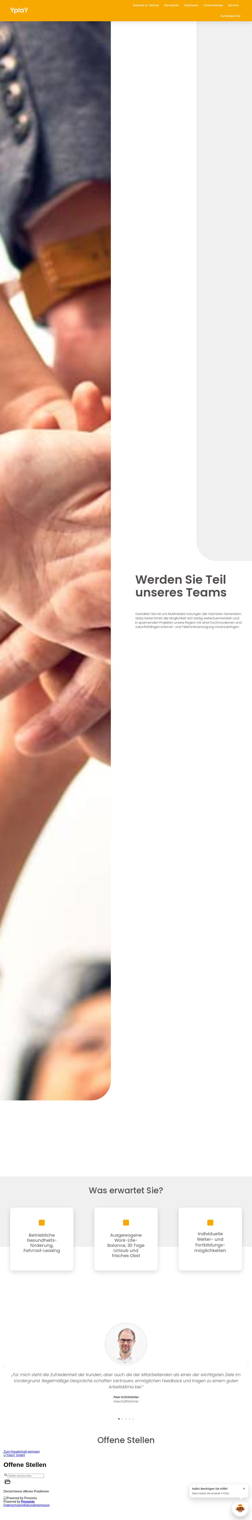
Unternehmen (213, 5)
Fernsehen (171, 5)
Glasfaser (191, 5)
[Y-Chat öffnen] (240, 1508)
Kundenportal (230, 16)
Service (233, 5)
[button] (4, 1366)
